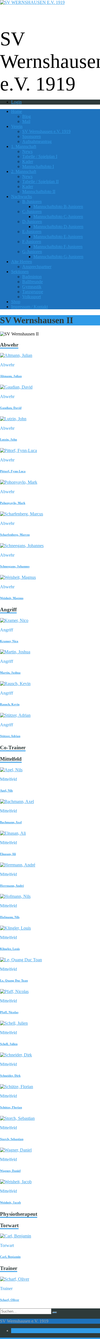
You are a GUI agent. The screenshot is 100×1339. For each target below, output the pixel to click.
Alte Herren (21, 261)
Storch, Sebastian (11, 1139)
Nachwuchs (21, 196)
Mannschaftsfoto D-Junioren (58, 226)
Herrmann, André (12, 885)
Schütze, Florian (11, 1107)
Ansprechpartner (36, 266)
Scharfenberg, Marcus (15, 534)
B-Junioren (32, 201)
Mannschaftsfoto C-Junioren (58, 216)
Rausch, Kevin (9, 704)
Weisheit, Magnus (11, 598)
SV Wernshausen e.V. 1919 (46, 131)
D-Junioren (32, 221)
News (27, 151)
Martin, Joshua (10, 672)
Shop (15, 301)
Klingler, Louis (10, 948)
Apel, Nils (6, 790)
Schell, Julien (9, 1044)
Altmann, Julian (11, 376)
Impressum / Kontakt (29, 306)
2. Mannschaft (23, 171)
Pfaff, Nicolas (9, 1012)
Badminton (32, 276)
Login (16, 102)
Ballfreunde (32, 281)
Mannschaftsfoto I (38, 166)
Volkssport (31, 296)
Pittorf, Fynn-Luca (13, 471)
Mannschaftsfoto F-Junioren (57, 246)
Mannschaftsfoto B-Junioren (58, 206)
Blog (26, 116)
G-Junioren (32, 251)
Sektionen (20, 271)
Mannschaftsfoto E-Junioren (58, 236)
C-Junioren (32, 211)
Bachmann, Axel (11, 822)
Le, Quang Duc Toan (14, 980)
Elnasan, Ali (8, 854)
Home (16, 111)
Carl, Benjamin (10, 1256)
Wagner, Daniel (10, 1170)
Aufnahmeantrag (37, 141)
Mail (26, 121)
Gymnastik (31, 286)
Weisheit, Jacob (10, 1202)
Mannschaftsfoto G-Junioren (58, 256)
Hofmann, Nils (9, 917)
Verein (16, 126)
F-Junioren (31, 241)
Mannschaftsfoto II (38, 191)
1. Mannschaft (23, 146)
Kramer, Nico (9, 641)
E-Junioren (31, 231)
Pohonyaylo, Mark (12, 503)
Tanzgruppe (32, 291)
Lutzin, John (8, 439)
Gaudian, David (10, 407)
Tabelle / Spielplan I (39, 156)
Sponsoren (31, 136)
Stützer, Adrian (10, 736)
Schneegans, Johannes (14, 566)
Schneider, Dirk (10, 1075)
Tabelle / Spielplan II (40, 181)
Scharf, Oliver (9, 1299)
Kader (27, 161)
